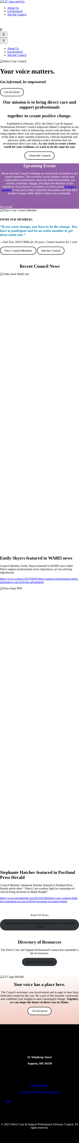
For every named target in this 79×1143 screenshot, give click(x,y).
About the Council (39, 155)
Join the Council (50, 250)
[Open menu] (3, 35)
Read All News (40, 915)
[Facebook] (8, 1101)
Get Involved (11, 92)
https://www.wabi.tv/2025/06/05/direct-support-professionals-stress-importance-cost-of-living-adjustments (39, 580)
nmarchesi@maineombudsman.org (39, 1091)
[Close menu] (3, 41)
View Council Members (18, 250)
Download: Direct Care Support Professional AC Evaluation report (40, 925)
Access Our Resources (39, 961)
